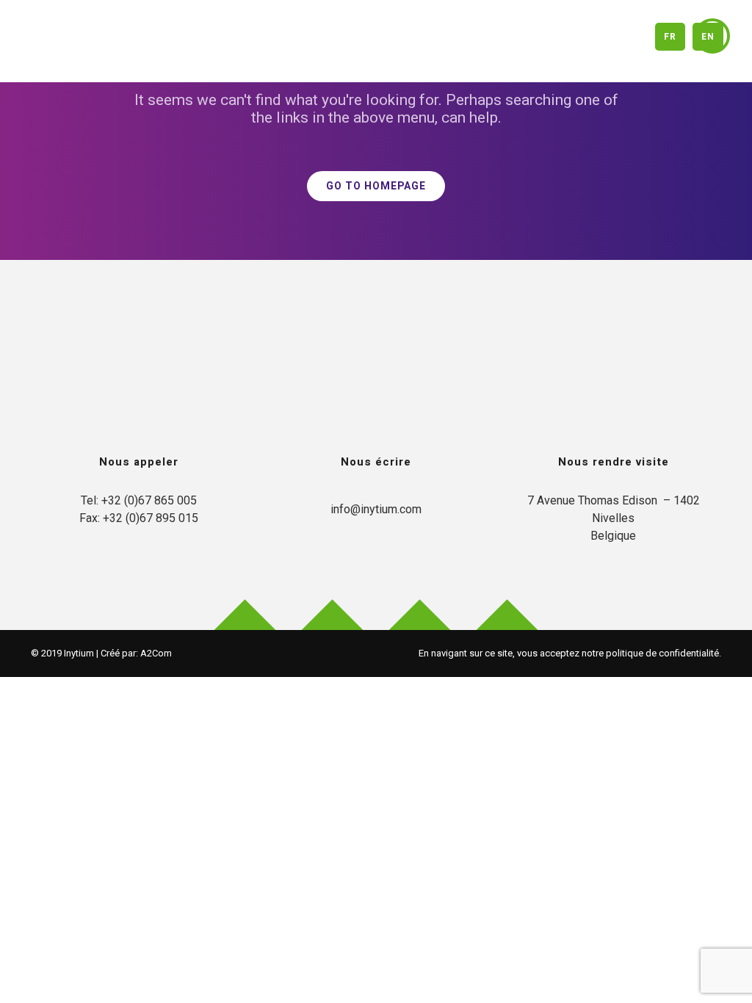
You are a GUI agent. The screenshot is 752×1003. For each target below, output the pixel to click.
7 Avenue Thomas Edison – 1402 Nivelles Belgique (615, 518)
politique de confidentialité (662, 653)
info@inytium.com (376, 509)
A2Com (156, 653)
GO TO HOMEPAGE (376, 186)
